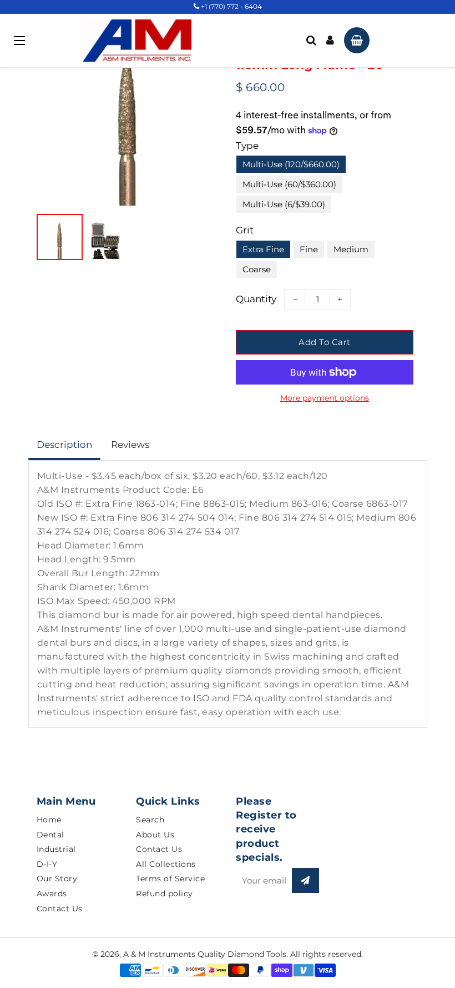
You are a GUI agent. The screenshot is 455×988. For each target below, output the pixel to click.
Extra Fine (263, 249)
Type (247, 145)
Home (49, 820)
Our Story (57, 879)
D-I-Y (47, 864)
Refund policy (164, 894)
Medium (350, 249)
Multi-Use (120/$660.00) (291, 164)
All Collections (166, 864)
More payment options (324, 398)
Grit (245, 230)
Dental (50, 835)
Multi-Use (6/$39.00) (283, 204)
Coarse (256, 269)
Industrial (56, 849)
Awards (52, 894)
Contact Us (60, 909)
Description (64, 444)
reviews (130, 444)
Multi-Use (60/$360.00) (289, 184)
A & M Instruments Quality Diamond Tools (204, 954)
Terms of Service (170, 879)
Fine (309, 249)
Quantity (256, 299)
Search (150, 820)
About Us (155, 835)
